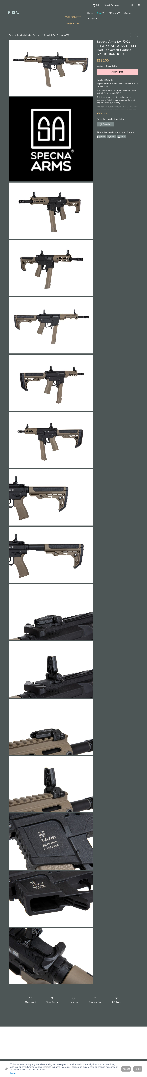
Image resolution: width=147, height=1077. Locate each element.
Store (11, 35)
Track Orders (52, 1002)
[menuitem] (132, 35)
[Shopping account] (139, 5)
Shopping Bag (95, 1002)
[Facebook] (8, 12)
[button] (132, 5)
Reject (138, 1069)
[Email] (13, 12)
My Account (30, 1002)
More (13, 1073)
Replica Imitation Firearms (28, 35)
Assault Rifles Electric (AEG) (56, 35)
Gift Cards (116, 1002)
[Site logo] (73, 28)
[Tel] (18, 12)
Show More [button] (102, 113)
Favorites (73, 1002)
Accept (126, 1069)
